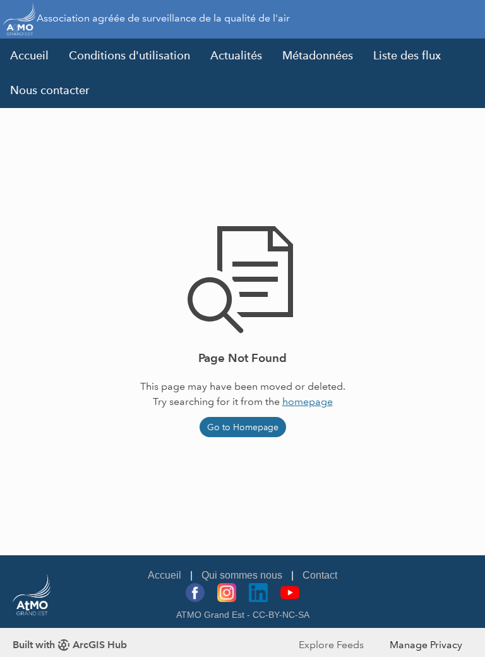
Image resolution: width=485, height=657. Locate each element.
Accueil (29, 56)
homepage (307, 401)
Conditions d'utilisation (129, 56)
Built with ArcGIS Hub (70, 645)
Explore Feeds (331, 645)
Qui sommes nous (241, 575)
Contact (319, 575)
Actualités (236, 56)
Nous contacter (50, 90)
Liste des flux (407, 56)
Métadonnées (317, 56)
